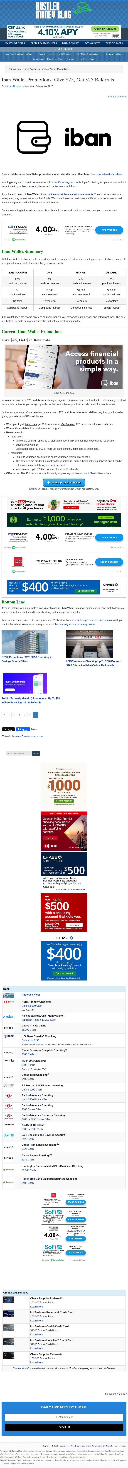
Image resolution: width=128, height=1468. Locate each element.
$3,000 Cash (29, 1029)
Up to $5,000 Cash (32, 1006)
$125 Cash (28, 1149)
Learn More (36, 1306)
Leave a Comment (117, 96)
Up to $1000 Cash (32, 1089)
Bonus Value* (21, 1368)
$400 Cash (28, 1079)
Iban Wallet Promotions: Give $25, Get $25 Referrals (58, 79)
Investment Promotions (22, 736)
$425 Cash (28, 1139)
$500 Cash (28, 1054)
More (34, 729)
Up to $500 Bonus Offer (34, 1099)
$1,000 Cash (29, 1170)
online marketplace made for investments (70, 194)
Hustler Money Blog (64, 10)
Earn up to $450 (30, 1040)
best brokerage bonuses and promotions (93, 620)
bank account (29, 186)
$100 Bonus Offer (31, 1109)
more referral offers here (109, 174)
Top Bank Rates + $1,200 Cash (39, 1019)
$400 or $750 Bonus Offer (36, 1119)
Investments (37, 736)
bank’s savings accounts (67, 182)
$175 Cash (28, 1159)
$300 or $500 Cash (32, 1129)
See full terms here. (101, 473)
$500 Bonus (28, 1065)
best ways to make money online (77, 624)
